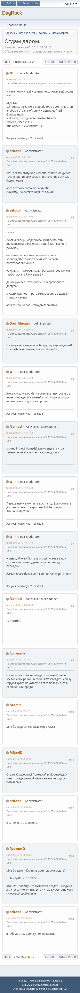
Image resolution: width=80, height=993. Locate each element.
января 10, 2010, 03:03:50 (19, 604)
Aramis (15, 704)
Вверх (7, 956)
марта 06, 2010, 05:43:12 (19, 711)
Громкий (17, 653)
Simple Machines (49, 985)
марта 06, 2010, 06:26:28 (19, 807)
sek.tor (15, 151)
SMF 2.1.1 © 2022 (31, 985)
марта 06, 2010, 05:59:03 (19, 758)
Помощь (22, 980)
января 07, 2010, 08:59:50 (19, 329)
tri (12, 73)
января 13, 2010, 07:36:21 (19, 659)
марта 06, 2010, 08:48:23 (19, 854)
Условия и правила (40, 980)
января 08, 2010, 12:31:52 (19, 432)
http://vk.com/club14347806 (31, 188)
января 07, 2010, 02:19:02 (19, 216)
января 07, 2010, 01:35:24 (19, 377)
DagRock (12, 13)
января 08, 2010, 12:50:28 (19, 487)
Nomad (16, 426)
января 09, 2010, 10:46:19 (19, 542)
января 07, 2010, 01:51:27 (19, 79)
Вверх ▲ (58, 980)
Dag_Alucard (20, 323)
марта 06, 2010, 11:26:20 (19, 918)
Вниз (7, 61)
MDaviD (16, 752)
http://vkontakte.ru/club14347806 (34, 192)
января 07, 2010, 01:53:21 (19, 157)
